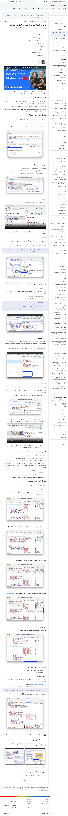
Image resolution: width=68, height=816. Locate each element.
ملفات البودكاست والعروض (27, 807)
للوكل (14, 8)
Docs (64, 6)
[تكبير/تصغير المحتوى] (36, 32)
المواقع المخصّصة (39, 686)
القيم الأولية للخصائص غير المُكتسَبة (36, 684)
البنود (48, 813)
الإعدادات (26, 8)
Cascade (36, 472)
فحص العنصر (33, 106)
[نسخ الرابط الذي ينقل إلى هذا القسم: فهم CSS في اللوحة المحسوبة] (26, 481)
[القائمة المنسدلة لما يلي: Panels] (30, 8)
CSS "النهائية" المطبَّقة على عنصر (25, 460)
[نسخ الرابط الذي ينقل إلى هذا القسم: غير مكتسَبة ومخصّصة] (33, 676)
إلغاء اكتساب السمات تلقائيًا (34, 690)
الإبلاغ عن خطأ (46, 801)
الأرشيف (31, 805)
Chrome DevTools (55, 6)
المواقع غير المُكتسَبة (19, 249)
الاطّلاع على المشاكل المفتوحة (44, 803)
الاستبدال (33, 470)
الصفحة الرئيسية (43, 21)
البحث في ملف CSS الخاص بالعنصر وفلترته (35, 767)
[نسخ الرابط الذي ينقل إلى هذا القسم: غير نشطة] (39, 238)
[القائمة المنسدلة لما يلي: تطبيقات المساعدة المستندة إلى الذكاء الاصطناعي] (38, 8)
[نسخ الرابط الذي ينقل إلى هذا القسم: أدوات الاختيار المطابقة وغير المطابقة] (26, 123)
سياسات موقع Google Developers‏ (23, 788)
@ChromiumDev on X (11, 801)
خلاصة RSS (14, 807)
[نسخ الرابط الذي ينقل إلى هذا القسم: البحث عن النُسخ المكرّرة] (30, 740)
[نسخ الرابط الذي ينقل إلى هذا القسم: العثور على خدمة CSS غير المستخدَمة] (22, 772)
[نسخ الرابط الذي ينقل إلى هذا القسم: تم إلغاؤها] (40, 199)
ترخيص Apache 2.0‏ (45, 788)
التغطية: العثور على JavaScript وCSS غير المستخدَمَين (31, 775)
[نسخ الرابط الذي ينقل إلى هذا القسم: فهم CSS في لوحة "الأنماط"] (28, 115)
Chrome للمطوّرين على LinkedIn (10, 805)
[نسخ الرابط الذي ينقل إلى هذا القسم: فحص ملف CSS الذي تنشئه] (28, 97)
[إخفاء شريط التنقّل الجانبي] (52, 813)
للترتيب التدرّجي (21, 202)
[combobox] (29, 1)
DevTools (64, 8)
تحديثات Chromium (28, 801)
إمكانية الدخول (19, 8)
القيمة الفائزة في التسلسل (13, 593)
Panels (33, 8)
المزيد (46, 1)
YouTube (14, 803)
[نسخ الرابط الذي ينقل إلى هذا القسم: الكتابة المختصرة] (36, 338)
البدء (59, 8)
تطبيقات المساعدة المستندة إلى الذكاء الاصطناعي (48, 8)
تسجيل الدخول (4, 1)
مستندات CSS (40, 458)
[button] (59, 23)
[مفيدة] (7, 22)
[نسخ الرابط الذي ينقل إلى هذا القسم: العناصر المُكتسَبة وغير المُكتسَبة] (29, 289)
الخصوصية (43, 813)
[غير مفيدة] (5, 22)
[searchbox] (59, 13)
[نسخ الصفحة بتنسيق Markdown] (16, 28)
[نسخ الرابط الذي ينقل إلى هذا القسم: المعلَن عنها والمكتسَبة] (34, 489)
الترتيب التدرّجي (17, 245)
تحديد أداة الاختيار (33, 458)
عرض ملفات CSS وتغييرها (32, 93)
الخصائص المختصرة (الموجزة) (36, 341)
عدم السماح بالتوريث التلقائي (36, 308)
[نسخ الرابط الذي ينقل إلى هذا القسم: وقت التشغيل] (38, 627)
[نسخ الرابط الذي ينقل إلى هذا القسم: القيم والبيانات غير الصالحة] (31, 165)
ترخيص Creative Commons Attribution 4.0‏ (28, 787)
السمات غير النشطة (21, 304)
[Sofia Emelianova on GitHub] (39, 63)
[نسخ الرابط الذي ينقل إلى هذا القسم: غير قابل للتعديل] (36, 388)
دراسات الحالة (30, 803)
